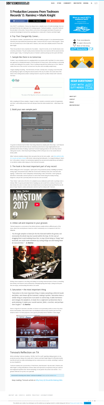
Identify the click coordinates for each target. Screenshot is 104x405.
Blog (52, 3)
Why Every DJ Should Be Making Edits (49, 380)
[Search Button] (91, 3)
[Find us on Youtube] (94, 401)
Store (59, 3)
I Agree (87, 403)
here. (55, 375)
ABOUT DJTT (73, 96)
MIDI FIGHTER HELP (75, 105)
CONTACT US (22, 395)
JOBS (16, 395)
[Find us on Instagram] (90, 401)
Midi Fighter (77, 3)
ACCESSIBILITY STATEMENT (47, 395)
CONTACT (72, 99)
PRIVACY (72, 102)
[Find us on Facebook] (88, 401)
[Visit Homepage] (17, 3)
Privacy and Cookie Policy (76, 403)
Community (67, 3)
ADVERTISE (28, 395)
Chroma (85, 3)
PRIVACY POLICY (35, 395)
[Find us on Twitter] (92, 401)
